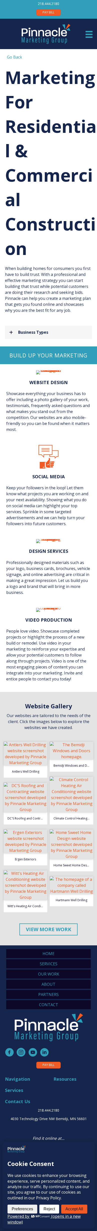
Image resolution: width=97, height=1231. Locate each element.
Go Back (13, 57)
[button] (48, 332)
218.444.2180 (48, 3)
